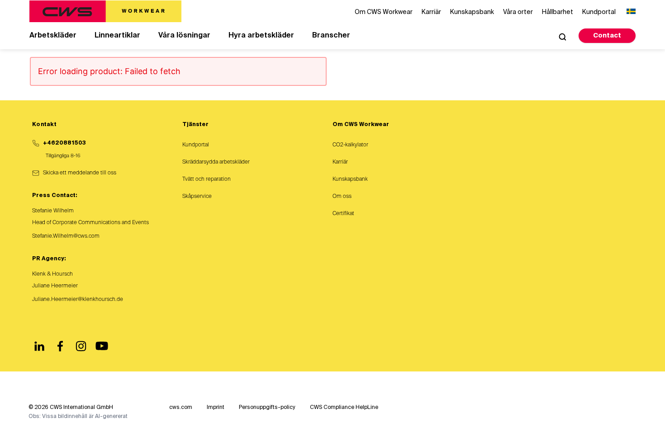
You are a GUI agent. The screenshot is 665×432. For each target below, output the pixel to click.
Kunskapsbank (350, 179)
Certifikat (343, 213)
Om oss (342, 196)
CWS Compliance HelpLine (344, 407)
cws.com (180, 407)
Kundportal (195, 145)
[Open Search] (562, 37)
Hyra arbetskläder (261, 35)
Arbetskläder (52, 35)
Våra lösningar (184, 35)
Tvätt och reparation (206, 179)
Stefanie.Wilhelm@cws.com (66, 236)
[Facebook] (60, 346)
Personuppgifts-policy (267, 407)
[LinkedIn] (39, 346)
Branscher (331, 35)
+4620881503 (64, 143)
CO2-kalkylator (350, 145)
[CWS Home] (105, 11)
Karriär (340, 162)
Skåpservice (197, 196)
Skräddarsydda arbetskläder (216, 162)
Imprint (215, 407)
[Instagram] (81, 346)
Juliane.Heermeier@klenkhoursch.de (77, 299)
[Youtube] (102, 346)
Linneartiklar (117, 35)
